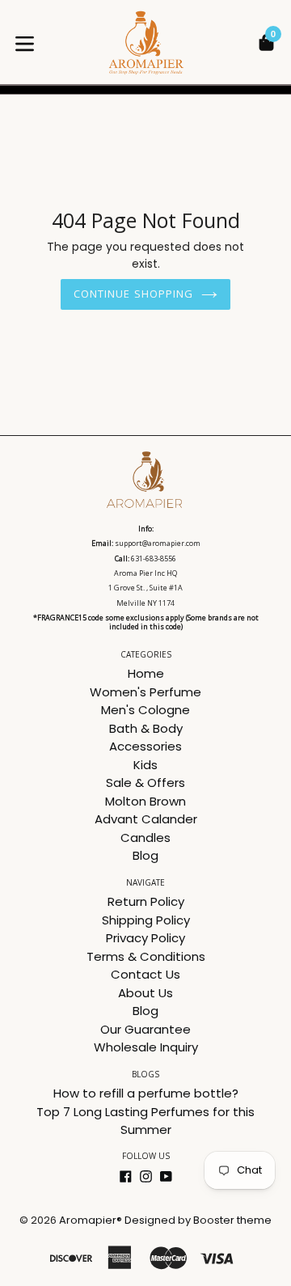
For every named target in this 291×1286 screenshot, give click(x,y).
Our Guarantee (145, 1029)
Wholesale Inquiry (146, 1047)
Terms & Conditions (145, 956)
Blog (145, 855)
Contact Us (145, 974)
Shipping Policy (146, 920)
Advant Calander (146, 818)
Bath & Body (146, 728)
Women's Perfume (145, 691)
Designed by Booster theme (198, 1220)
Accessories (145, 746)
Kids (145, 764)
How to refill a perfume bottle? (145, 1093)
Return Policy (146, 901)
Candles (145, 837)
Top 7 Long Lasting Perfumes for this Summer (145, 1121)
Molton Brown (145, 801)
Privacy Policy (145, 937)
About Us (145, 992)
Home (146, 673)
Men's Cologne (145, 709)
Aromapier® (90, 1220)
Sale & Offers (145, 782)
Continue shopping (133, 293)
